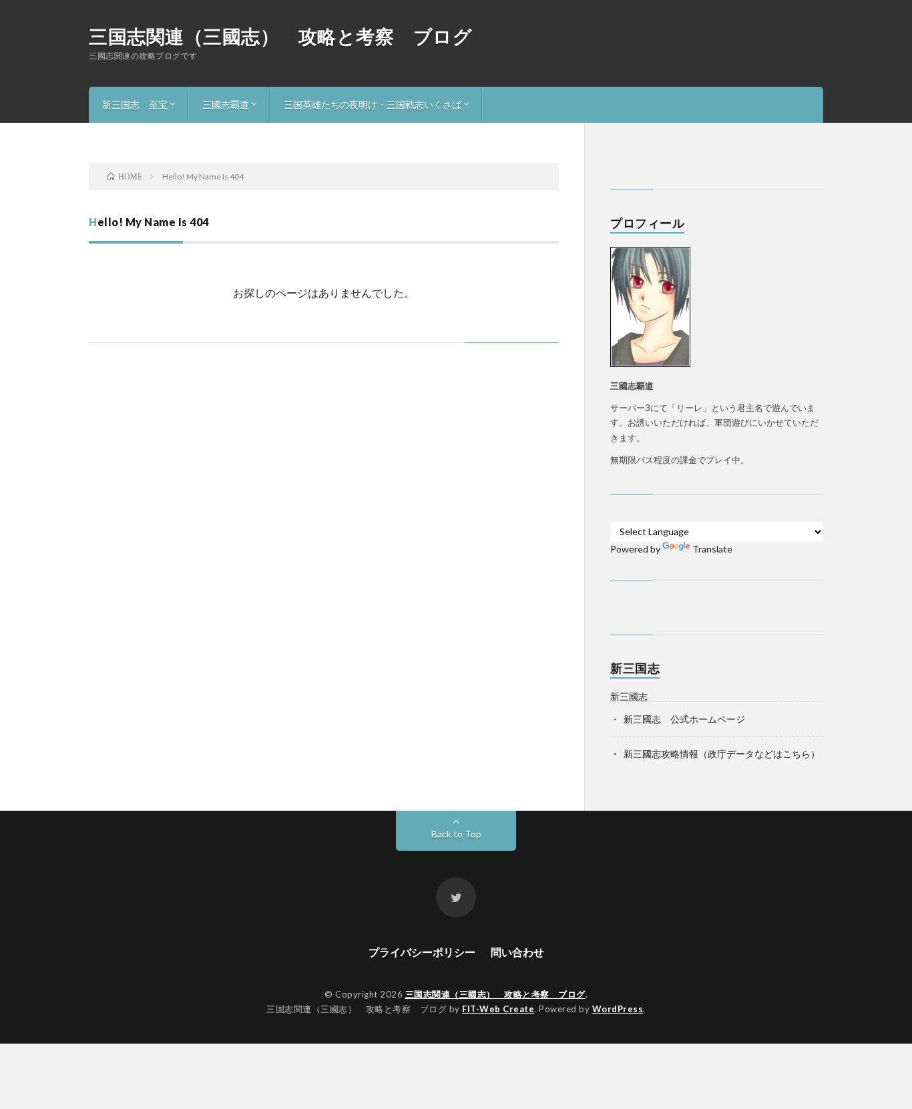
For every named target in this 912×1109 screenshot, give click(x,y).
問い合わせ (517, 952)
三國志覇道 (225, 104)
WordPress (618, 1009)
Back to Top (456, 833)
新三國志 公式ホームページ (684, 719)
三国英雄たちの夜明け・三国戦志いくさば (372, 104)
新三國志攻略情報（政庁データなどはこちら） (722, 753)
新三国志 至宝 (135, 104)
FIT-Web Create (498, 1009)
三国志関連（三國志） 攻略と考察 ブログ (280, 36)
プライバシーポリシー (422, 952)
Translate (712, 548)
